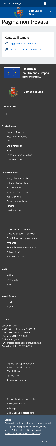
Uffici (9, 141)
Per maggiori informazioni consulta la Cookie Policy (24, 431)
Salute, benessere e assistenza (21, 247)
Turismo (10, 205)
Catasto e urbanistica (17, 201)
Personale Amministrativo (19, 155)
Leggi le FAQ (13, 375)
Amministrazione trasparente (21, 399)
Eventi (10, 306)
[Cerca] (50, 12)
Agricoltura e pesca (16, 256)
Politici (10, 150)
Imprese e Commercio (17, 192)
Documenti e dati (15, 159)
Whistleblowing (14, 371)
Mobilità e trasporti (16, 210)
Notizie (10, 275)
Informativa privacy (16, 403)
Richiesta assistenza (16, 380)
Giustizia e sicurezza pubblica (21, 233)
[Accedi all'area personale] (45, 3)
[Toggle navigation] (5, 12)
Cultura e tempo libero (17, 183)
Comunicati (12, 280)
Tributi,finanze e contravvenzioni (23, 238)
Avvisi (9, 284)
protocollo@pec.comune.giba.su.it (24, 342)
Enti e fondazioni (15, 145)
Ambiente (11, 242)
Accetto (46, 441)
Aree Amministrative (17, 136)
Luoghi (10, 302)
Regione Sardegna (13, 3)
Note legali (12, 408)
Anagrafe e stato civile (17, 178)
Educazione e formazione (19, 229)
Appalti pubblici (14, 196)
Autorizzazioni (14, 252)
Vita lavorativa (14, 187)
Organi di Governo (15, 132)
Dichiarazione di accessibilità (20, 412)
